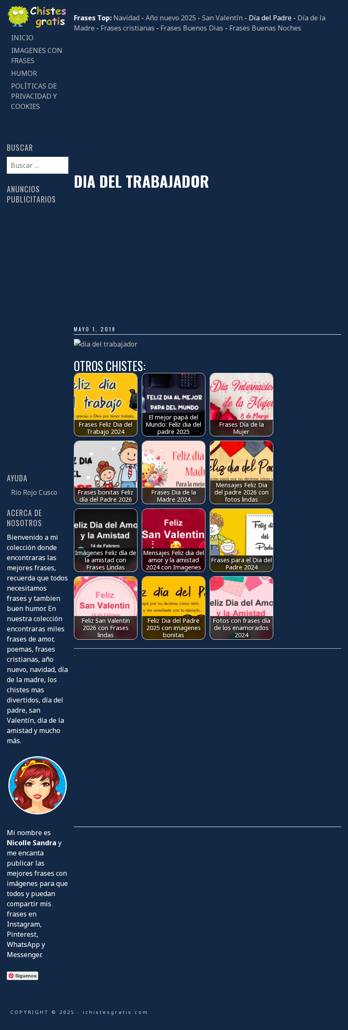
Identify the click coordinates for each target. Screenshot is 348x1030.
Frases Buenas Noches (265, 28)
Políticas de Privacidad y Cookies (34, 96)
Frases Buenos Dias (191, 28)
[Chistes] (37, 26)
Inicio (22, 37)
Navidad (126, 17)
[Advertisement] (207, 102)
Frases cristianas (127, 28)
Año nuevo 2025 (171, 17)
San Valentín (222, 17)
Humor (24, 73)
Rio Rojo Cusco (34, 492)
